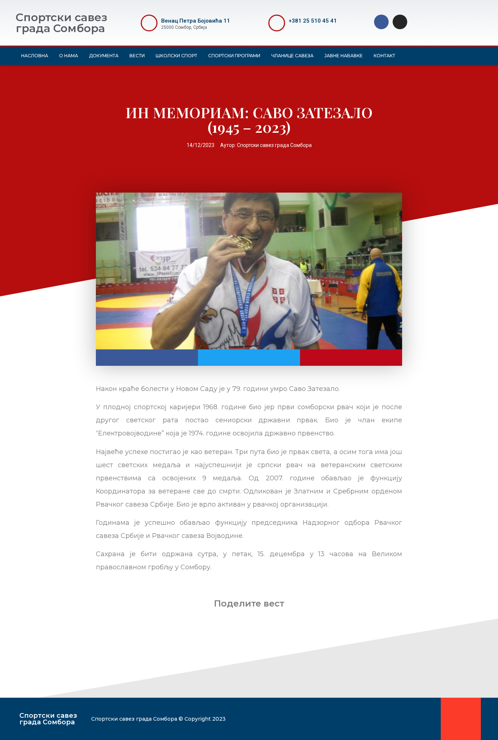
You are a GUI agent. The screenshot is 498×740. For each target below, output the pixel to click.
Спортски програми (234, 55)
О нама (68, 55)
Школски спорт (176, 55)
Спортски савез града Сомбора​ (48, 719)
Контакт (384, 55)
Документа (103, 55)
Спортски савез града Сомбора (61, 23)
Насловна (34, 55)
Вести (137, 55)
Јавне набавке (343, 55)
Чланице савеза (292, 55)
